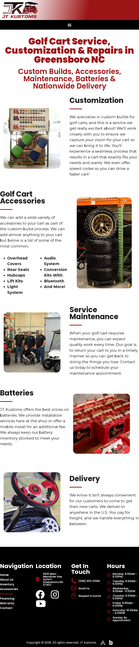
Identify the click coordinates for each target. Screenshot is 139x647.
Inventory (7, 584)
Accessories (9, 589)
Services (6, 594)
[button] (70, 25)
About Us (6, 580)
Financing (7, 598)
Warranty (7, 603)
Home (4, 575)
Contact (6, 608)
